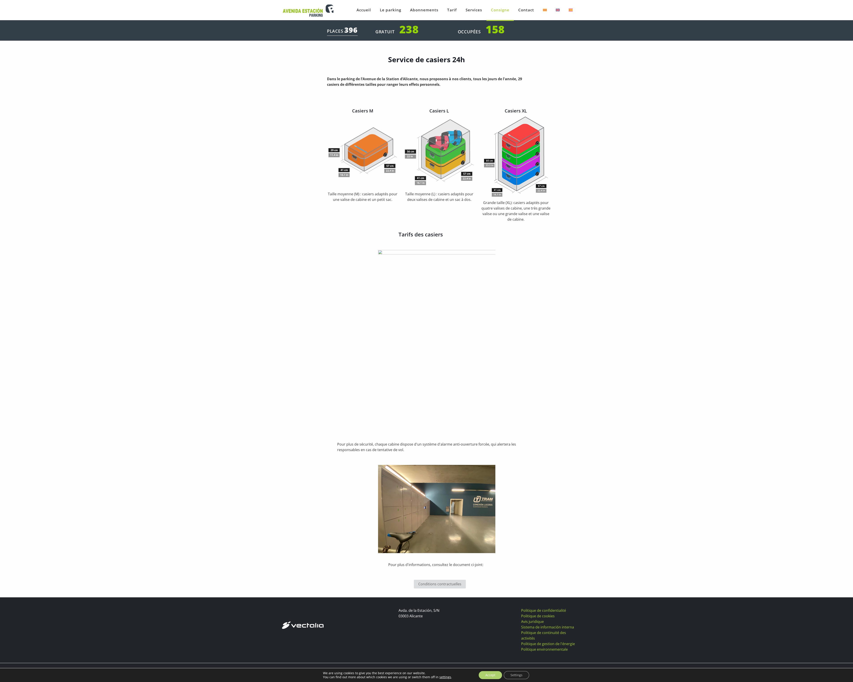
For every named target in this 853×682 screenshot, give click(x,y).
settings (445, 677)
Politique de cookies (538, 616)
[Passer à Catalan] (544, 10)
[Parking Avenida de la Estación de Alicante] (308, 10)
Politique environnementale (544, 649)
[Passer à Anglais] (557, 10)
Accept (490, 675)
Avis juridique (532, 621)
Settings (516, 675)
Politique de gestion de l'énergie (548, 643)
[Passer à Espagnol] (570, 10)
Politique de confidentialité (543, 610)
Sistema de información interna (547, 627)
